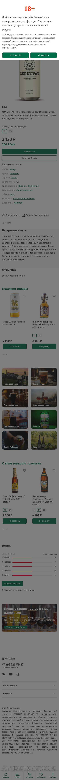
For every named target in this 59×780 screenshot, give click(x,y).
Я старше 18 (15, 55)
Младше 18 (43, 55)
